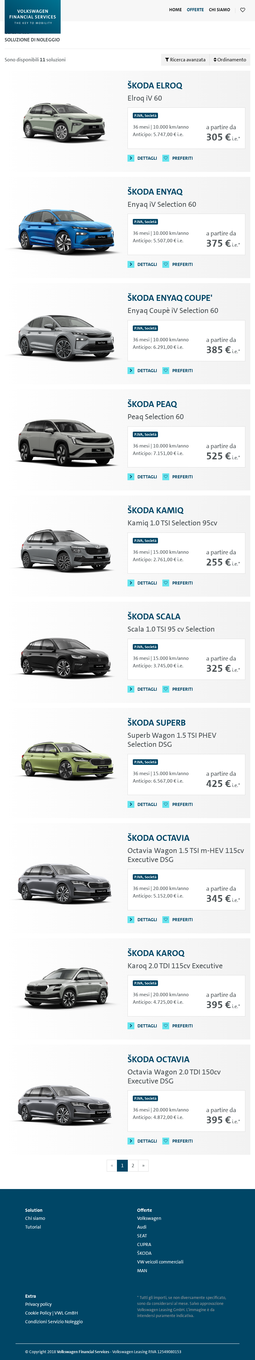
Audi (141, 1227)
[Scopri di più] (66, 121)
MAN (142, 1271)
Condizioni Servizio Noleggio (54, 1322)
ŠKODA (144, 1253)
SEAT (142, 1236)
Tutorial (33, 1227)
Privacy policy (38, 1304)
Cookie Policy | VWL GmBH (51, 1313)
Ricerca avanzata (187, 59)
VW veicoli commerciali (160, 1262)
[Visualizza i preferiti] (243, 10)
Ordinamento (231, 59)
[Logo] (33, 17)
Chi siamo (35, 1218)
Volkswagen (149, 1218)
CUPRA (144, 1244)
